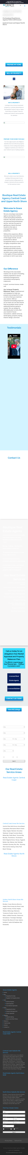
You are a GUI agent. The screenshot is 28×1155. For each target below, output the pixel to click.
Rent (5, 1007)
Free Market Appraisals (11, 1005)
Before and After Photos (12, 1019)
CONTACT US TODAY (14, 698)
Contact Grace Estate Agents (13, 511)
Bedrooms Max (17, 742)
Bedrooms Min (6, 742)
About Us (6, 1021)
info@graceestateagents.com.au (15, 498)
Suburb (4, 724)
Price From (5, 736)
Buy (5, 994)
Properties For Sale (10, 996)
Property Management (11, 1011)
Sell (5, 1000)
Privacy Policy (8, 1140)
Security (20, 756)
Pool (15, 756)
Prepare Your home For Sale (14, 139)
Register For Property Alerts (13, 998)
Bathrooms (5, 748)
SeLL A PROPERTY (14, 173)
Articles (6, 1025)
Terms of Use (17, 1140)
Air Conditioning (8, 756)
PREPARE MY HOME (14, 65)
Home (5, 992)
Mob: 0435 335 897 (14, 56)
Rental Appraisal (10, 1013)
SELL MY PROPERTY (14, 73)
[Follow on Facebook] (14, 79)
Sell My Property (10, 1001)
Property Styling (10, 1017)
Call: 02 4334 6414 (14, 53)
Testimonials (7, 1023)
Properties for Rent (10, 1009)
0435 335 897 (10, 1)
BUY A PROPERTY (14, 102)
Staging (6, 1015)
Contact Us (6, 1027)
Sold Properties (10, 1003)
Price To (16, 736)
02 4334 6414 (17, 1)
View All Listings (14, 710)
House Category (6, 730)
